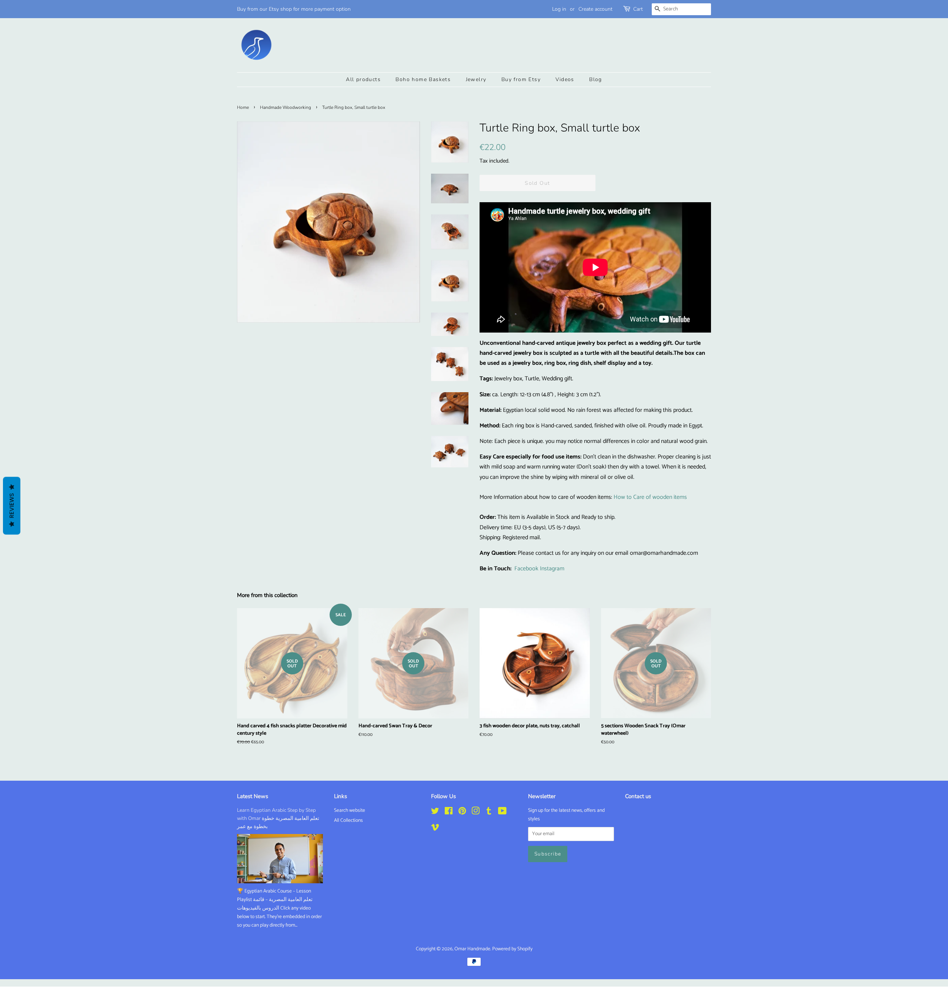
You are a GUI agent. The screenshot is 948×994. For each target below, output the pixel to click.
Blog (595, 79)
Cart (638, 9)
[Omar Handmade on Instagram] (475, 812)
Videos (564, 79)
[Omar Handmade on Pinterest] (462, 812)
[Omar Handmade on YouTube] (502, 812)
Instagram (552, 569)
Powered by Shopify (512, 949)
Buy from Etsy (521, 79)
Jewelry (476, 79)
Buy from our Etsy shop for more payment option (294, 9)
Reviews (11, 505)
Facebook (526, 569)
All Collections (348, 820)
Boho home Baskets (423, 79)
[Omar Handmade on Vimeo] (435, 829)
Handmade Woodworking (285, 107)
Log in (559, 9)
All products (363, 79)
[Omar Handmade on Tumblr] (489, 812)
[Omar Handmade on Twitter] (435, 812)
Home (243, 107)
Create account (595, 9)
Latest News (252, 796)
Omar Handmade (472, 949)
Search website (349, 810)
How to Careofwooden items (650, 497)
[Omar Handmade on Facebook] (448, 812)
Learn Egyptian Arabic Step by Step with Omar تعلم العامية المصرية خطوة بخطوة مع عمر (278, 818)
